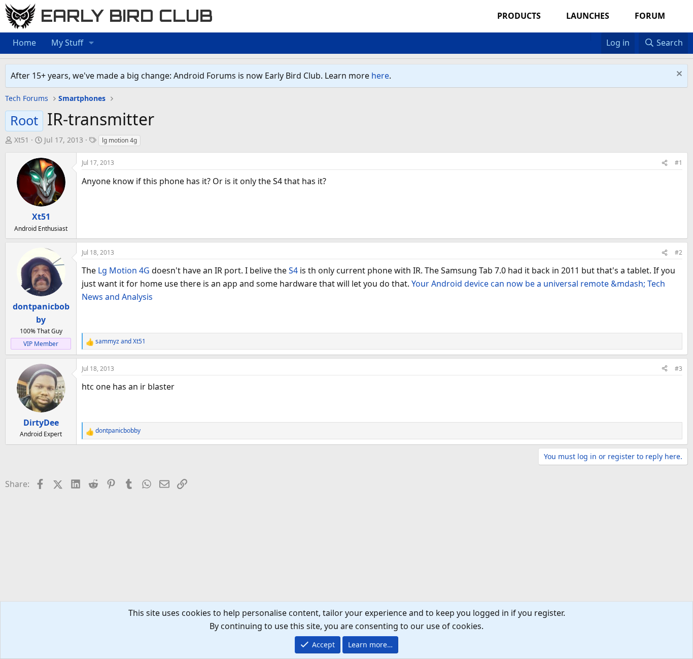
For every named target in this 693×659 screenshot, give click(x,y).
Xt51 (21, 140)
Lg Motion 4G (124, 270)
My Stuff (67, 42)
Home (24, 42)
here (380, 75)
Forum (650, 15)
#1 (678, 162)
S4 (293, 270)
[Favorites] (596, 36)
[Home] (585, 36)
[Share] (664, 162)
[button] (91, 43)
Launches (587, 15)
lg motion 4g (119, 140)
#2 (678, 252)
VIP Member (40, 343)
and (120, 341)
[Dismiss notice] (678, 75)
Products (519, 15)
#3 (678, 368)
